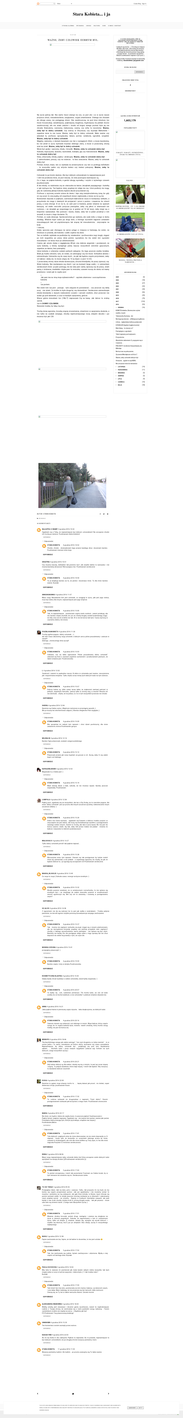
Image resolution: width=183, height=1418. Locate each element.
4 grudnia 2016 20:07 (71, 990)
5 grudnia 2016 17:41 (71, 1133)
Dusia (44, 1080)
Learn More (132, 1407)
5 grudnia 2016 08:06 (55, 1154)
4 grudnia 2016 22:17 (56, 1113)
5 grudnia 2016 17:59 (71, 1285)
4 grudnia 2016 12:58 (59, 799)
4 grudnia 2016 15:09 (71, 721)
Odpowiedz (47, 537)
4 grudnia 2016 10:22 (66, 529)
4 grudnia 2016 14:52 (71, 545)
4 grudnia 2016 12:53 (64, 769)
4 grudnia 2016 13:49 (65, 873)
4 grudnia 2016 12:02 (52, 670)
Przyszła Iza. (120, 337)
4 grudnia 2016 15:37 (71, 924)
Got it (140, 1407)
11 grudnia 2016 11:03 (66, 1349)
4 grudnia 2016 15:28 (71, 854)
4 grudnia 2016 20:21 (71, 1061)
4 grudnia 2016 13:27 (61, 841)
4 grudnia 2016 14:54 (71, 578)
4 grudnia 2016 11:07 (64, 594)
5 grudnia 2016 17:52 (71, 1250)
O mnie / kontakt (114, 25)
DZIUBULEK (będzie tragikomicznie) (127, 325)
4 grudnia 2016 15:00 (71, 611)
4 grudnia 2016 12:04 (57, 705)
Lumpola (46, 799)
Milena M (46, 738)
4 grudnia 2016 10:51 (58, 562)
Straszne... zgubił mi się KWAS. (126, 360)
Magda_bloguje (49, 873)
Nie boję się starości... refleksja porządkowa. (130, 319)
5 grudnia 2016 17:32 (71, 1096)
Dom (104, 25)
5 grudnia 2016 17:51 (71, 1213)
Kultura (97, 25)
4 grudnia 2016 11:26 (67, 631)
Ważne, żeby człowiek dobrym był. (127, 357)
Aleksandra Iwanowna (52, 1304)
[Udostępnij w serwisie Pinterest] (107, 514)
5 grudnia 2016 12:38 (55, 1236)
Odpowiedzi (48, 541)
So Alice (45, 908)
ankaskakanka (48, 594)
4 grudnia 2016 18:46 (58, 1039)
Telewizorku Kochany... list (124, 316)
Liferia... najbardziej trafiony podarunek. (129, 322)
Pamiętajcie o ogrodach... (124, 331)
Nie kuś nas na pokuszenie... (125, 351)
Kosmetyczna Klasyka (52, 976)
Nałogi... (130, 180)
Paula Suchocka (49, 1267)
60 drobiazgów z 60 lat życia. (130, 234)
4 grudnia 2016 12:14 (59, 738)
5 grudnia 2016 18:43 (71, 1304)
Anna (44, 1006)
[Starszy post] (108, 1394)
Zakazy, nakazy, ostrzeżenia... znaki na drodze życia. (130, 154)
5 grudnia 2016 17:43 (71, 1170)
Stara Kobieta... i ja (91, 14)
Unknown (46, 1322)
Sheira (45, 705)
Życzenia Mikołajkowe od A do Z (126, 354)
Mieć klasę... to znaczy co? (124, 328)
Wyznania (80, 25)
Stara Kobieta (53, 545)
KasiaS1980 (47, 1335)
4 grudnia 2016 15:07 (71, 686)
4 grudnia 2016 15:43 (71, 976)
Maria (44, 1113)
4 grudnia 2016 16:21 (55, 1006)
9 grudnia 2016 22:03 (60, 1335)
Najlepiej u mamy (50, 529)
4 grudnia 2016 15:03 (71, 652)
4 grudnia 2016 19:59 (71, 961)
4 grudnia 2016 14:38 (58, 908)
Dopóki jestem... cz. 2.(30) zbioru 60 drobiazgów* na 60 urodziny (130, 207)
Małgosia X (47, 841)
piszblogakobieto (50, 631)
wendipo (46, 1039)
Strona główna (68, 25)
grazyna (46, 562)
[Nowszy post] (37, 1394)
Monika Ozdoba (49, 947)
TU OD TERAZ (47, 1187)
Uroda (88, 25)
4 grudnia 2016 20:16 (71, 1020)
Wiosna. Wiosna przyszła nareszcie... (130, 261)
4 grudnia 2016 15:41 (64, 947)
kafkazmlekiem (49, 769)
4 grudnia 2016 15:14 (71, 783)
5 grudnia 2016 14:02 (65, 1267)
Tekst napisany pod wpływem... (126, 334)
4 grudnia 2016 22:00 (56, 1080)
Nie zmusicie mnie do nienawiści (126, 363)
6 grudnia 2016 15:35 (59, 1322)
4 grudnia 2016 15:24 (71, 818)
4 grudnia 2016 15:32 (71, 887)
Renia (44, 1154)
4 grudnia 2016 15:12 (71, 752)
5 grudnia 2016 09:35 (62, 1187)
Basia (44, 1236)
